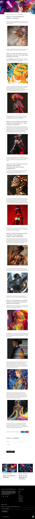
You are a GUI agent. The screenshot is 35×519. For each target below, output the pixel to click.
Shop (19, 492)
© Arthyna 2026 (5, 516)
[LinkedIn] (7, 496)
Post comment (11, 451)
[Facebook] (1, 496)
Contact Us (20, 495)
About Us (20, 491)
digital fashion (11, 58)
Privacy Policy (20, 501)
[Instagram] (5, 496)
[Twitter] (3, 496)
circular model (14, 157)
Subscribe (5, 511)
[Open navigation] (1, 1)
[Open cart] (33, 1)
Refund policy (20, 498)
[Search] (31, 1)
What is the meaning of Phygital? (23, 477)
